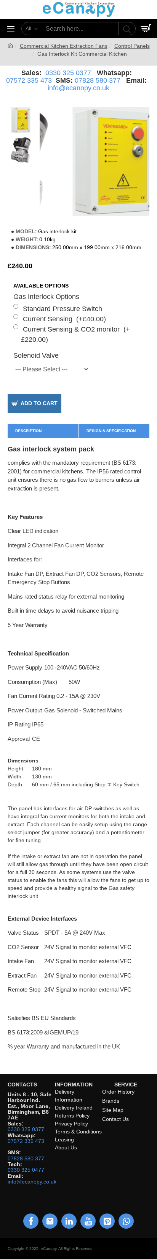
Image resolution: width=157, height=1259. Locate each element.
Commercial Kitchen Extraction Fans (63, 46)
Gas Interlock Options (46, 296)
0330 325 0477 (26, 1170)
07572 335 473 (29, 80)
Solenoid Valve (36, 355)
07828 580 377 (97, 80)
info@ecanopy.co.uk (78, 88)
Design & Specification (111, 431)
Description (28, 431)
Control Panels (132, 46)
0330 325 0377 (68, 73)
